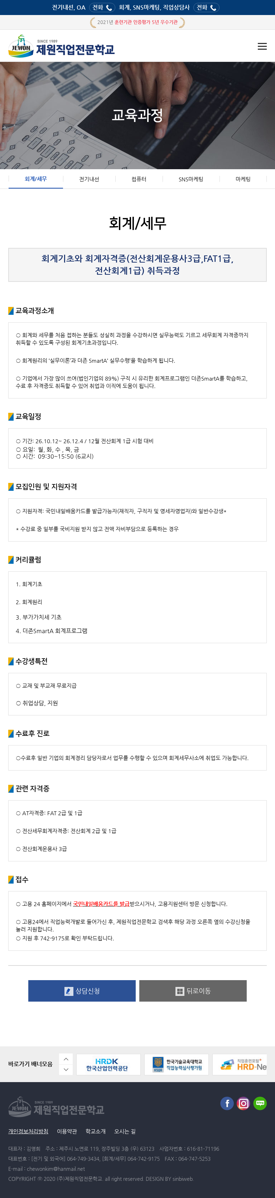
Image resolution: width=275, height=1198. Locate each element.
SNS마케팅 (191, 179)
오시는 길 (125, 1131)
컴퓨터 (138, 179)
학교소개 (96, 1131)
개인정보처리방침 (28, 1131)
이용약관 (67, 1131)
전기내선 (89, 179)
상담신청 (88, 990)
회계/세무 (36, 179)
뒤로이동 (199, 990)
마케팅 (243, 179)
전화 (97, 7)
